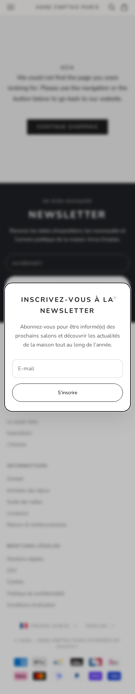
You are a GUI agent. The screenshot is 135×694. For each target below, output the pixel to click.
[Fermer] (115, 297)
